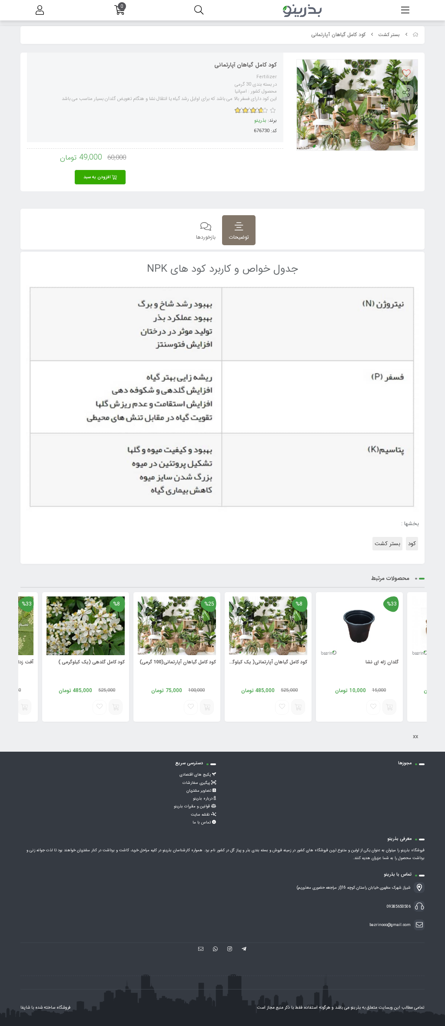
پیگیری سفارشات (197, 783)
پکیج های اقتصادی (195, 775)
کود (412, 543)
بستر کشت (389, 35)
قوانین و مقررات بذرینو (192, 806)
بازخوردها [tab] (206, 237)
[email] (201, 950)
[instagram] (229, 950)
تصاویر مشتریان (199, 791)
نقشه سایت (201, 815)
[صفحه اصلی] (415, 35)
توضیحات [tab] (239, 237)
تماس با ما (202, 822)
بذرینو (260, 120)
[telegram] (244, 950)
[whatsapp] (215, 950)
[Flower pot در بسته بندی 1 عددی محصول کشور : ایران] (359, 625)
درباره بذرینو (203, 799)
